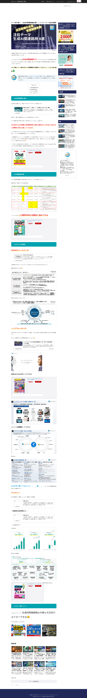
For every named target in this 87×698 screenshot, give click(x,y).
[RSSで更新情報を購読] (68, 175)
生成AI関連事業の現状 (34, 87)
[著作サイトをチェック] (65, 175)
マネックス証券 (35, 76)
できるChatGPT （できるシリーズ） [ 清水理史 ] (34, 150)
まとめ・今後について (34, 92)
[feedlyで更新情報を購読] (67, 175)
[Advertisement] (33, 13)
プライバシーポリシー (44, 694)
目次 (32, 85)
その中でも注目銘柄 (34, 91)
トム (67, 158)
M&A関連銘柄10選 (33, 89)
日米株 (31, 694)
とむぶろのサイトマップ (53, 694)
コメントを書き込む (34, 681)
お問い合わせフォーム (36, 694)
